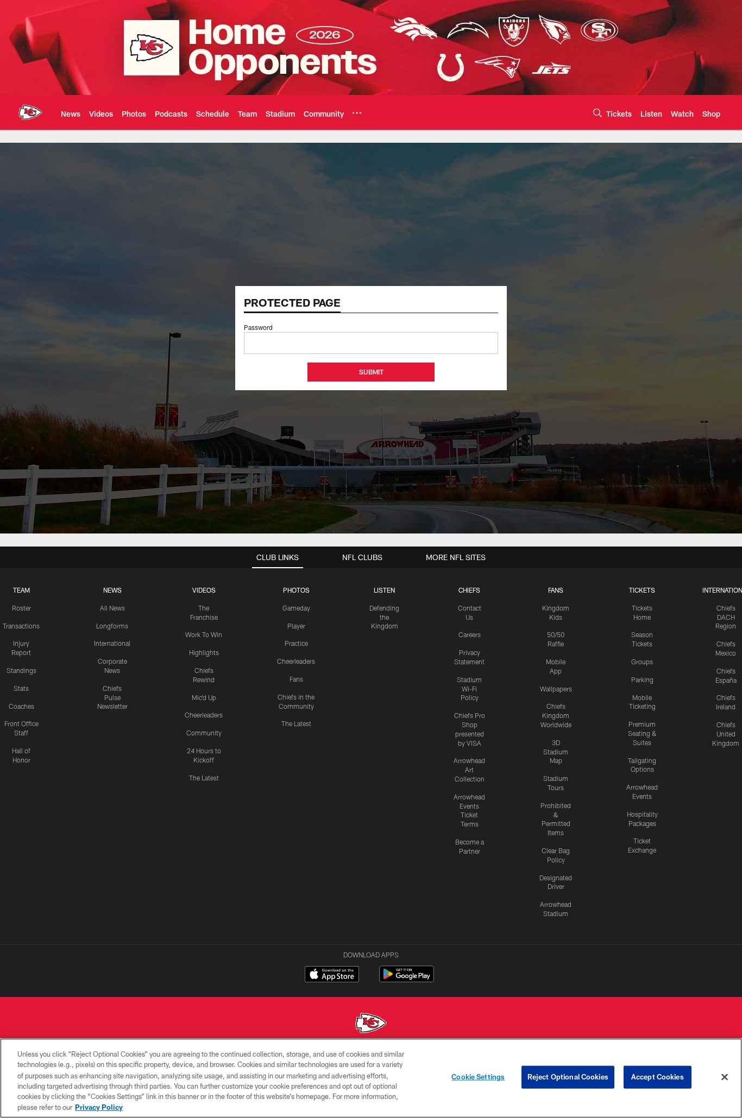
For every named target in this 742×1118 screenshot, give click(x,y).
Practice (296, 643)
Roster (21, 608)
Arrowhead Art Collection (469, 770)
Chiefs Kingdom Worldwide (555, 715)
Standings (21, 670)
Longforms (112, 626)
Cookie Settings (478, 1076)
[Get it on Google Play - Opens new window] (406, 979)
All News (112, 608)
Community (204, 732)
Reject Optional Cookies (567, 1076)
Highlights (204, 652)
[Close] (725, 1077)
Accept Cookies (657, 1076)
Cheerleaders (204, 715)
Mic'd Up (204, 697)
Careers (469, 634)
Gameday (296, 608)
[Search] (597, 112)
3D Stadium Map (555, 752)
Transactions (21, 626)
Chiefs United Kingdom (725, 734)
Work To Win (203, 634)
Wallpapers (556, 689)
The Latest (204, 778)
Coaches (21, 706)
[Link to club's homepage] (30, 112)
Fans (296, 679)
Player (296, 626)
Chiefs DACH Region (725, 617)
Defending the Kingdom (384, 617)
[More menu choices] (357, 113)
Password (258, 327)
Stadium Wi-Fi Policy (469, 689)
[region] (371, 1078)
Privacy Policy (99, 1106)
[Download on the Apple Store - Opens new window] (332, 975)
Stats (21, 688)
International (112, 643)
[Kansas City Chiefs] (371, 1024)
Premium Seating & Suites (642, 733)
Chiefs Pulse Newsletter (112, 697)
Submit (371, 372)
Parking (642, 679)
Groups (642, 661)
